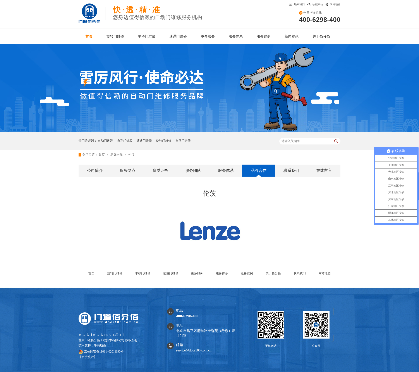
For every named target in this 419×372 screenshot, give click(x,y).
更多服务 (197, 273)
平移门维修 (142, 273)
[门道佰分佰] (92, 11)
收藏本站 (318, 4)
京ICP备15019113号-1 (107, 335)
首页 (102, 154)
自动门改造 (105, 140)
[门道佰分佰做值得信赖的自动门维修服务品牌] (209, 130)
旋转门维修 (163, 140)
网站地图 (335, 4)
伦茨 (131, 154)
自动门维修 (183, 140)
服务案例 (247, 273)
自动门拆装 (124, 140)
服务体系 (226, 170)
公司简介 (95, 170)
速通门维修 (144, 140)
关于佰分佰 (273, 273)
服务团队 (193, 170)
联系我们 (299, 4)
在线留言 (324, 170)
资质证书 (160, 170)
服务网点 (128, 170)
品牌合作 (117, 154)
